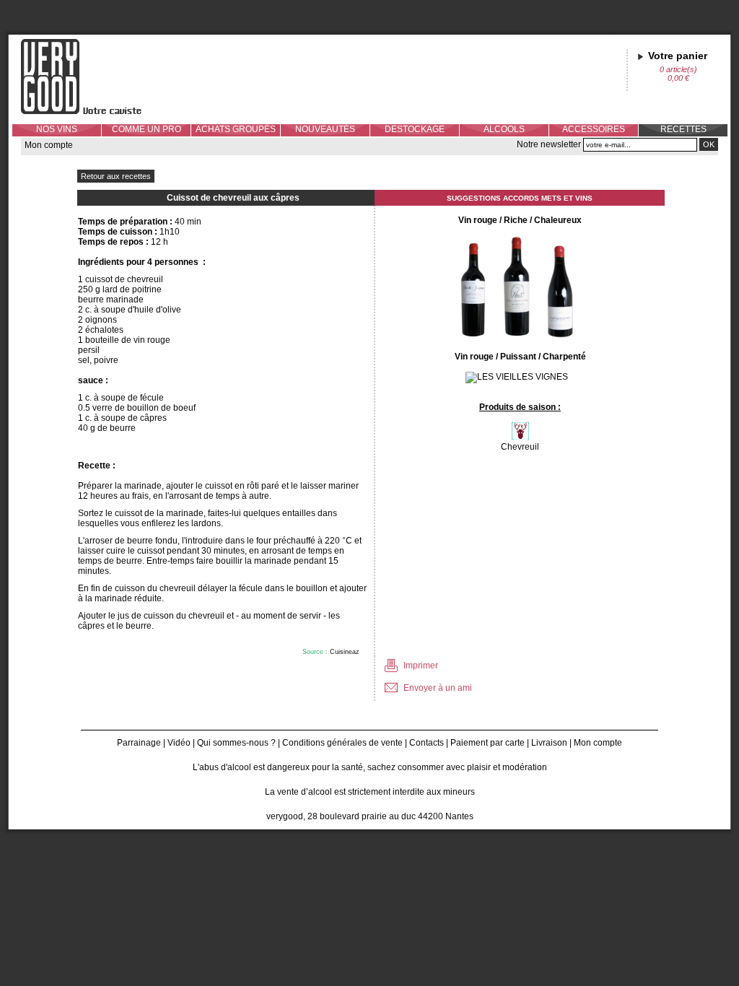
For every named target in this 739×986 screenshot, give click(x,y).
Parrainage (139, 743)
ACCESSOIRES (593, 129)
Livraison (549, 743)
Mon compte (49, 145)
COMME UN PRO (146, 129)
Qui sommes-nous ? (236, 743)
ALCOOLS (504, 129)
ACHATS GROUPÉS (236, 129)
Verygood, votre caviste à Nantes (92, 76)
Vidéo (179, 743)
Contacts (426, 743)
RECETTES (683, 129)
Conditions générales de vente (342, 743)
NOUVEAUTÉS (325, 129)
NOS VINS (56, 129)
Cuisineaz (344, 651)
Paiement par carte (487, 743)
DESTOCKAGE (415, 129)
